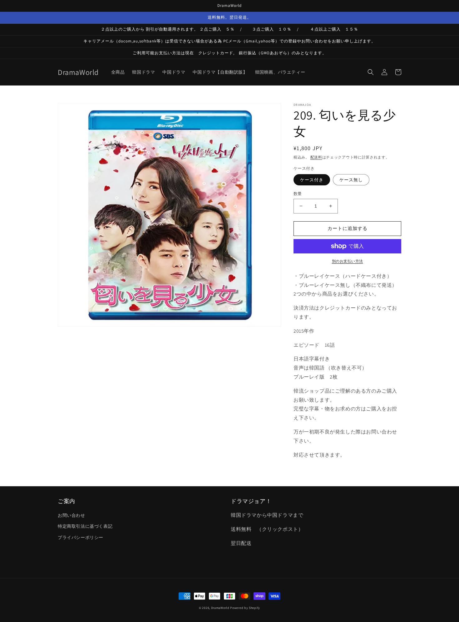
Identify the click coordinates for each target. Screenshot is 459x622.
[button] (371, 72)
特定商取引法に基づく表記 (85, 526)
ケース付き (311, 180)
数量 (298, 193)
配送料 (316, 157)
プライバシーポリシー (80, 537)
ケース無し (351, 180)
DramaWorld (220, 608)
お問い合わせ (71, 515)
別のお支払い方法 (347, 261)
